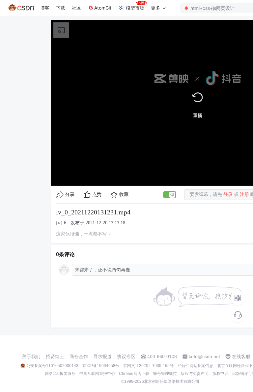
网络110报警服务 (60, 373)
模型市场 (135, 8)
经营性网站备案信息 (195, 365)
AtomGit (102, 8)
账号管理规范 (165, 373)
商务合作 (79, 356)
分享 (69, 194)
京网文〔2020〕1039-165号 (148, 365)
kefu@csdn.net (204, 356)
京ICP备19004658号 (100, 365)
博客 (44, 8)
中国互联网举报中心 (97, 373)
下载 (60, 8)
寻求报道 (102, 356)
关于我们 (31, 356)
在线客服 (241, 356)
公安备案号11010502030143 (52, 365)
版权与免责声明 (195, 373)
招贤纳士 (55, 356)
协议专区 (126, 356)
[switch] (169, 194)
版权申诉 (220, 373)
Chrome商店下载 (134, 373)
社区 (76, 8)
